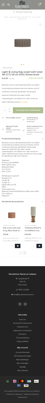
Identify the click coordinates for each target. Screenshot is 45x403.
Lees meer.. (24, 102)
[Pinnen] (19, 385)
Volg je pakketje (22, 341)
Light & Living (7, 68)
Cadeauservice (22, 327)
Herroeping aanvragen (22, 356)
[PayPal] (36, 381)
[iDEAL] (15, 381)
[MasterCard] (22, 381)
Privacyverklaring (22, 338)
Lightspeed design (30, 394)
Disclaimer (22, 334)
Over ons (22, 319)
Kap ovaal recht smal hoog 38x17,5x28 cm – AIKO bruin (11, 230)
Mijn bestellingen (22, 360)
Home (6, 17)
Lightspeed (19, 394)
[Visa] (26, 385)
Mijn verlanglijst (22, 363)
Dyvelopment (22, 397)
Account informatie (23, 352)
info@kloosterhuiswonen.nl (24, 294)
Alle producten (22, 370)
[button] (21, 64)
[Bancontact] (29, 381)
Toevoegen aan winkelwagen (28, 110)
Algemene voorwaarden (22, 330)
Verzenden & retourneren (22, 323)
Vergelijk (22, 367)
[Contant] (8, 381)
